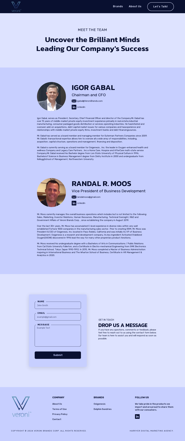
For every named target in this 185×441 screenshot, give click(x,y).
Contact (56, 419)
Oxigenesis (100, 404)
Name (41, 301)
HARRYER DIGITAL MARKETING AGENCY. (152, 431)
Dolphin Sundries (103, 409)
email (41, 313)
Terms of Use (59, 409)
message (44, 325)
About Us (57, 404)
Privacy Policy (59, 414)
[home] (16, 6)
